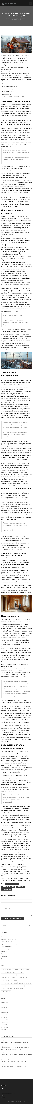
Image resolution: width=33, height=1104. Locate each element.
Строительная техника (8, 953)
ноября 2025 (4, 1024)
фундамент (20, 972)
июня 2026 (4, 1007)
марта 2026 (4, 1014)
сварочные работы (7, 988)
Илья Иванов (22, 18)
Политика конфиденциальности (8, 1093)
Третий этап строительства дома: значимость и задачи (14, 1042)
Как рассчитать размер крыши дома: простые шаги (13, 1061)
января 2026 (4, 1019)
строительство (6, 889)
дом (3, 980)
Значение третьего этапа (9, 83)
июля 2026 (4, 1005)
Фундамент (5, 949)
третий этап (20, 886)
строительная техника (8, 972)
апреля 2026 (4, 1012)
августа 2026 (4, 1002)
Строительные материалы (8, 958)
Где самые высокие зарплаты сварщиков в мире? (13, 1066)
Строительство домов (7, 936)
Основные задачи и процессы (10, 86)
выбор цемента (6, 991)
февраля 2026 (4, 1017)
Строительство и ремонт (8, 939)
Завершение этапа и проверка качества (13, 96)
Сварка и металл (6, 946)
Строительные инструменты (9, 944)
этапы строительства (8, 886)
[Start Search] (30, 925)
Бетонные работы (6, 941)
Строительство (6, 956)
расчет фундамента (11, 980)
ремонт (28, 986)
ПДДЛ (2, 1095)
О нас (2, 1088)
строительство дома (12, 884)
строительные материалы (20, 646)
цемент (14, 975)
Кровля (4, 951)
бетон (27, 969)
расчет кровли (24, 977)
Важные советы (6, 94)
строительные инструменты (10, 977)
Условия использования (6, 1090)
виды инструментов (12, 986)
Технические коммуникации (9, 89)
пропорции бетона (19, 988)
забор (3, 986)
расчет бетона (6, 975)
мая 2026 (3, 1010)
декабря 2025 (4, 1022)
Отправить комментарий (12, 918)
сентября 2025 (5, 1029)
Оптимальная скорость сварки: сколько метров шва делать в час (16, 1055)
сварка (22, 986)
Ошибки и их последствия (9, 91)
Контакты (3, 1097)
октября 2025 (4, 1027)
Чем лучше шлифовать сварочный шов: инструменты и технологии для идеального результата (15, 1048)
